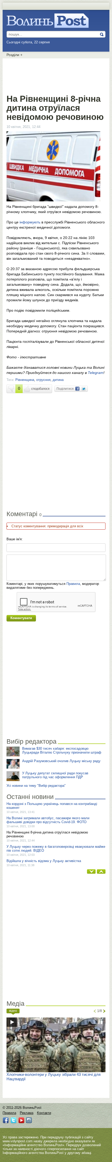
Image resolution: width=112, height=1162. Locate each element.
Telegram (95, 373)
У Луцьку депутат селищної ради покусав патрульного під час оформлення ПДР (55, 775)
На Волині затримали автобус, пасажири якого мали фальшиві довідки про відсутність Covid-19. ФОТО (48, 820)
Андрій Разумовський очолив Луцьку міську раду (61, 761)
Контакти (44, 1113)
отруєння (43, 380)
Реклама (26, 1113)
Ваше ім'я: (15, 539)
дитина (58, 380)
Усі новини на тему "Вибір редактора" (36, 786)
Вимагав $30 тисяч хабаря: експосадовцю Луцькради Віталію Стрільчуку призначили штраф (61, 750)
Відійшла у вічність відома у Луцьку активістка (44, 861)
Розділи (14, 55)
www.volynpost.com (18, 1141)
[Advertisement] (56, 75)
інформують (30, 222)
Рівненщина (24, 380)
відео (13, 1011)
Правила (73, 584)
